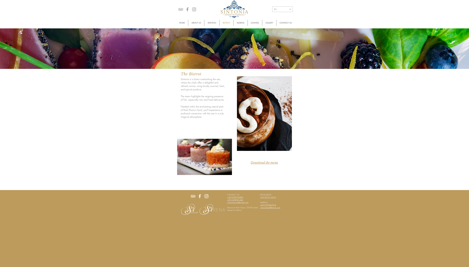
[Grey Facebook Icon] (187, 9)
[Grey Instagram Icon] (194, 9)
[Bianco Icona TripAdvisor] (193, 196)
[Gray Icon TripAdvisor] (180, 9)
